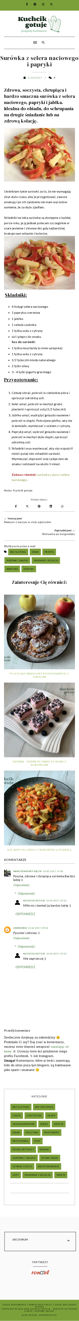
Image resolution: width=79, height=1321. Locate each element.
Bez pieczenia (44, 1107)
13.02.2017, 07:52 (56, 900)
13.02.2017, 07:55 (56, 953)
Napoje (58, 1124)
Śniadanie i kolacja (46, 560)
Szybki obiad (49, 1158)
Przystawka (20, 1141)
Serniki (44, 1149)
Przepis (49, 552)
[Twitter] (49, 4)
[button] (19, 40)
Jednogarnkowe (23, 1124)
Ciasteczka (34, 1115)
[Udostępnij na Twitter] (27, 506)
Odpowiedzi (26, 893)
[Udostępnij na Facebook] (16, 506)
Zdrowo (29, 569)
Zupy (15, 1175)
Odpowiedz (21, 885)
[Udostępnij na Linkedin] (51, 506)
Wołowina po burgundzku (58, 534)
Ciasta (16, 1115)
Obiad (35, 552)
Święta (60, 1175)
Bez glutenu (18, 552)
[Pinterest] (32, 4)
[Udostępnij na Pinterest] (40, 506)
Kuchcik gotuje (22, 490)
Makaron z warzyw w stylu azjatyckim (27, 522)
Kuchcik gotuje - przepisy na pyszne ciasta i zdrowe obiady (50, 1310)
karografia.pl (48, 1315)
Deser (51, 1115)
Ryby (37, 1141)
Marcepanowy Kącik (27, 871)
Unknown (20, 927)
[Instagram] (40, 4)
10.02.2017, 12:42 (53, 871)
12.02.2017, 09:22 (38, 927)
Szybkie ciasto (22, 1166)
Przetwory (51, 1132)
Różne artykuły (23, 1149)
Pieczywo (32, 1132)
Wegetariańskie (48, 1166)
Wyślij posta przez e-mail (19, 546)
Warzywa (12, 569)
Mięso (44, 1124)
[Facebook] (24, 4)
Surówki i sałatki (17, 560)
